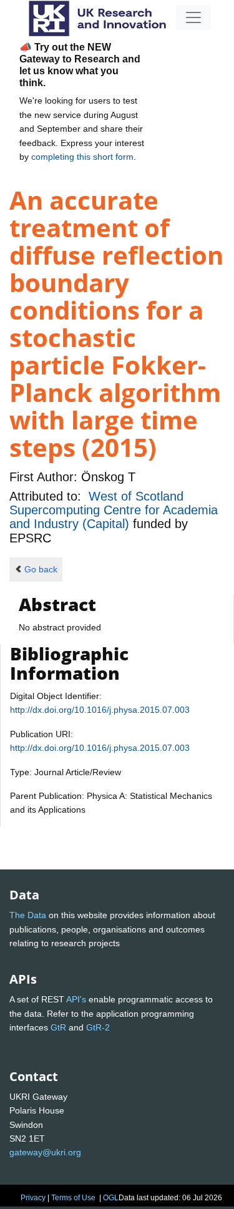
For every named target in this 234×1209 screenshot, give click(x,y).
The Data (27, 915)
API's (76, 999)
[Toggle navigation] (193, 17)
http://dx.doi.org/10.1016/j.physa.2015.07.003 (100, 710)
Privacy (33, 1197)
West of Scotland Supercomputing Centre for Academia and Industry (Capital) (113, 510)
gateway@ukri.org (45, 1152)
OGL (111, 1197)
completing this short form (82, 157)
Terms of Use (73, 1197)
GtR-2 (98, 1027)
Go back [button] (40, 569)
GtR (58, 1027)
